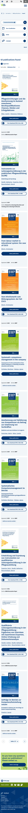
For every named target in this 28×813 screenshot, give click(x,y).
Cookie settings (4, 800)
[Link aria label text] (25, 22)
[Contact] (21, 1)
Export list (6, 63)
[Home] (3, 5)
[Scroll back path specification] (2, 13)
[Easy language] (11, 1)
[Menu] (25, 6)
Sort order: (3, 67)
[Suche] (25, 1)
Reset (25, 47)
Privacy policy (4, 799)
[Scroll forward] (25, 741)
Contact (3, 795)
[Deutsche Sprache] (2, 1)
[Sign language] (7, 1)
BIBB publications (16, 13)
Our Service (8, 13)
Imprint (3, 797)
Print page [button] (6, 780)
